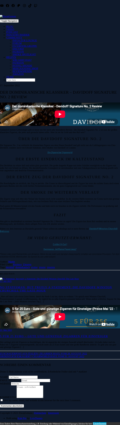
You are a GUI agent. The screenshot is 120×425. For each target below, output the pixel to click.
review (34, 267)
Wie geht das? (22, 60)
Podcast (12, 32)
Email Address (10, 380)
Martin (11, 261)
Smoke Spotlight (24, 54)
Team (9, 77)
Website (5, 383)
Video (10, 29)
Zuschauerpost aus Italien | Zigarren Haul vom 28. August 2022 (43, 353)
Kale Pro (22, 418)
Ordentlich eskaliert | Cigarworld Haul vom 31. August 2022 (42, 356)
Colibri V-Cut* (60, 244)
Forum (17, 43)
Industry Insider (18, 34)
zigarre (42, 267)
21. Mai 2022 (6, 330)
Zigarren (27, 264)
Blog (9, 26)
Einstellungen (99, 423)
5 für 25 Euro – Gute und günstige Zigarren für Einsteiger (54, 336)
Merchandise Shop (25, 68)
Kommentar (8, 397)
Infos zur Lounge (24, 40)
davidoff (10, 267)
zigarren (51, 267)
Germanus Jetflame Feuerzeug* (60, 249)
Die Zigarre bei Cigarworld (60, 152)
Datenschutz (40, 413)
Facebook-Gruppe (24, 46)
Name (4, 377)
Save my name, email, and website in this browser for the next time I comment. (42, 400)
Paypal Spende (22, 65)
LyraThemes (36, 418)
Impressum (53, 413)
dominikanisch (22, 267)
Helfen (11, 57)
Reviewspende (22, 71)
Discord (18, 49)
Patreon (18, 51)
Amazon (18, 74)
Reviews (17, 264)
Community (14, 37)
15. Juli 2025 (6, 281)
